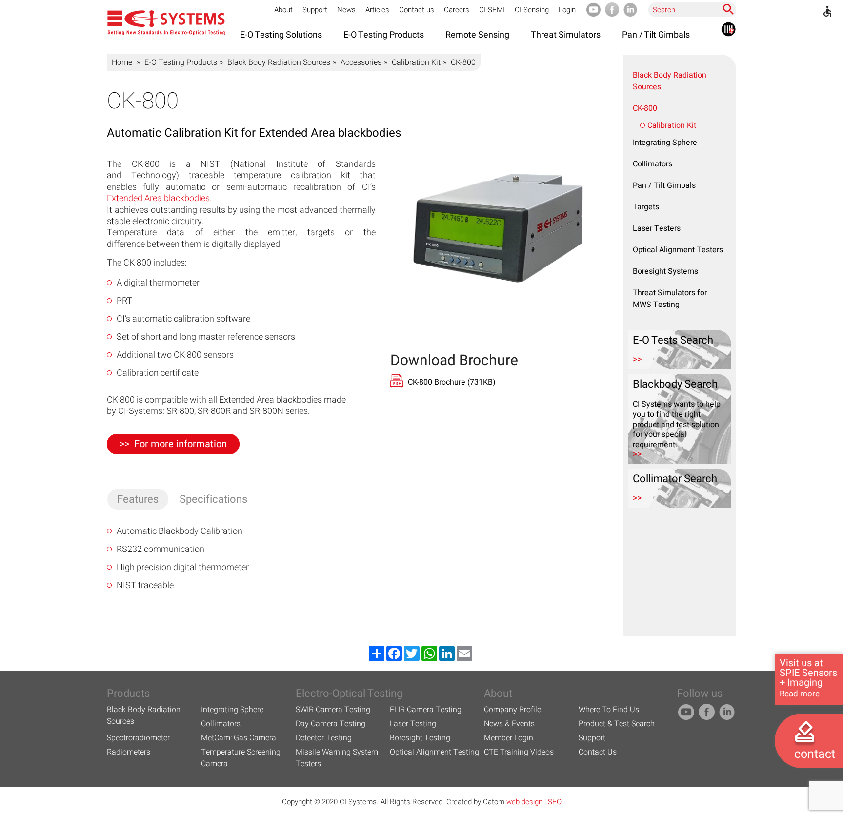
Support (314, 9)
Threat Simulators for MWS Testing (670, 298)
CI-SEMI (492, 9)
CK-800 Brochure (452, 382)
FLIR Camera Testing (426, 709)
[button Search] (728, 9)
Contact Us (598, 752)
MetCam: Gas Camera (238, 738)
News (346, 9)
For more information (180, 444)
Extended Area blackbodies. (159, 198)
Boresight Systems (665, 271)
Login (567, 9)
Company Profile (512, 709)
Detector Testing (324, 738)
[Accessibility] (827, 11)
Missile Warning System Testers (337, 758)
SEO (555, 802)
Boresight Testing (420, 738)
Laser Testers (657, 228)
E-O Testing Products (180, 62)
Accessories (361, 62)
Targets (646, 207)
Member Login (508, 738)
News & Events (509, 724)
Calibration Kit (416, 62)
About (283, 9)
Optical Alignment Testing (434, 752)
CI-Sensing (532, 9)
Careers (456, 9)
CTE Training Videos (519, 752)
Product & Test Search (617, 724)
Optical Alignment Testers (678, 250)
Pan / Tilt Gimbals (664, 185)
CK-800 (645, 108)
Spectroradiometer (138, 738)
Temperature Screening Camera (241, 758)
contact (814, 754)
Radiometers (128, 752)
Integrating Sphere (665, 142)
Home (122, 62)
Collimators (652, 164)
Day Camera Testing (330, 724)
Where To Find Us (609, 709)
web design (524, 802)
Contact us (416, 9)
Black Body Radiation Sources (278, 62)
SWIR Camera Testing (333, 709)
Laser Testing (413, 724)
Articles (377, 9)
